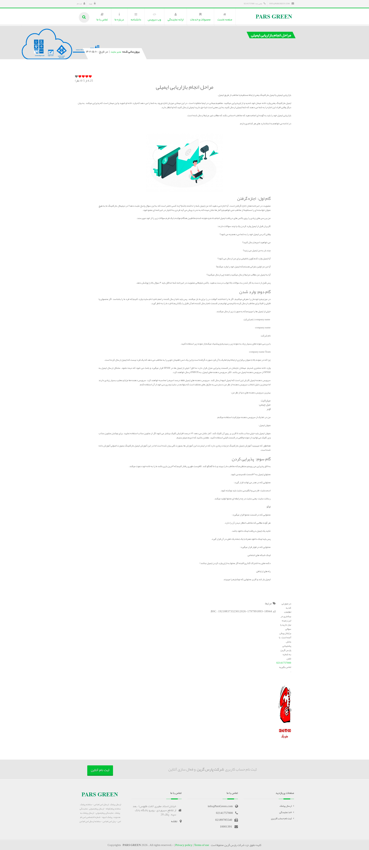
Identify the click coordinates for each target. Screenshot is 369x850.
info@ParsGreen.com (279, 3)
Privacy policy (183, 845)
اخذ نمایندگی (285, 812)
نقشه (174, 821)
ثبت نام (79, 3)
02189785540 (223, 820)
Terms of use (201, 845)
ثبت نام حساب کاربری (281, 818)
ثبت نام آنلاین (100, 770)
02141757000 (283, 662)
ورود (90, 3)
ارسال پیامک (286, 805)
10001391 (226, 826)
